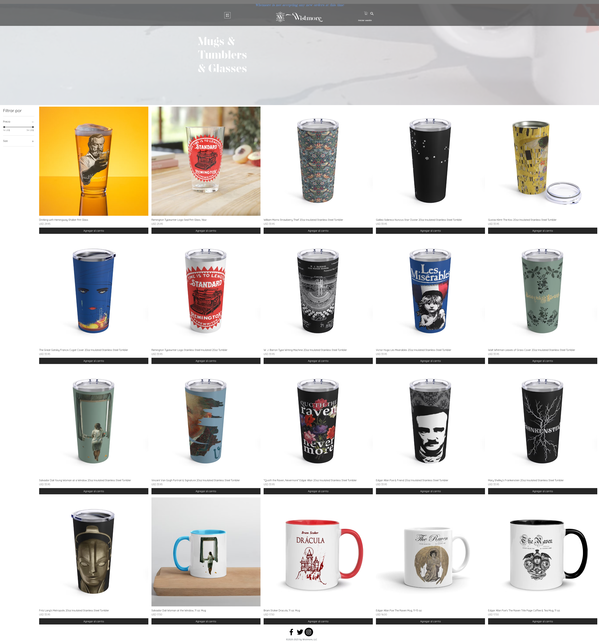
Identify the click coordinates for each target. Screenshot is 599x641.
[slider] (4, 127)
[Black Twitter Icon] (300, 632)
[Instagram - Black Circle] (308, 632)
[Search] (372, 14)
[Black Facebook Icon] (291, 632)
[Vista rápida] (93, 161)
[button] (227, 15)
